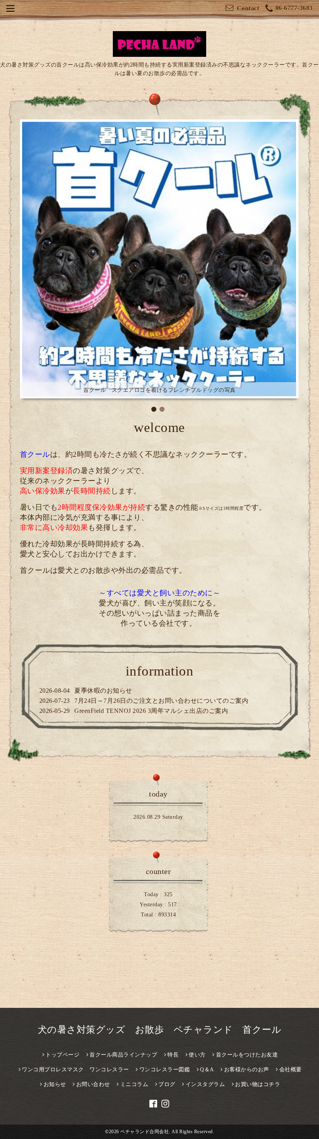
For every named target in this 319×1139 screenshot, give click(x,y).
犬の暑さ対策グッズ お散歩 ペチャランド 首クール (160, 1030)
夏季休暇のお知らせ (103, 690)
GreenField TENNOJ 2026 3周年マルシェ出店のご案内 (151, 710)
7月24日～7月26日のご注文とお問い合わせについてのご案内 (161, 700)
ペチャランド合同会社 (144, 1131)
